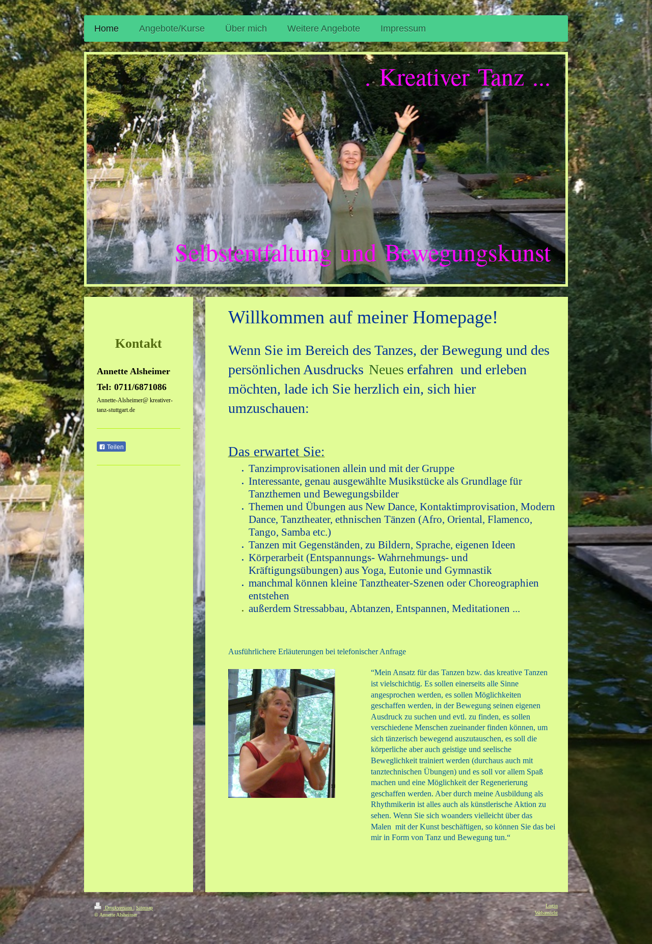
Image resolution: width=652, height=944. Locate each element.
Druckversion (118, 907)
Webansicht (546, 912)
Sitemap (144, 907)
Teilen (114, 447)
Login (552, 905)
